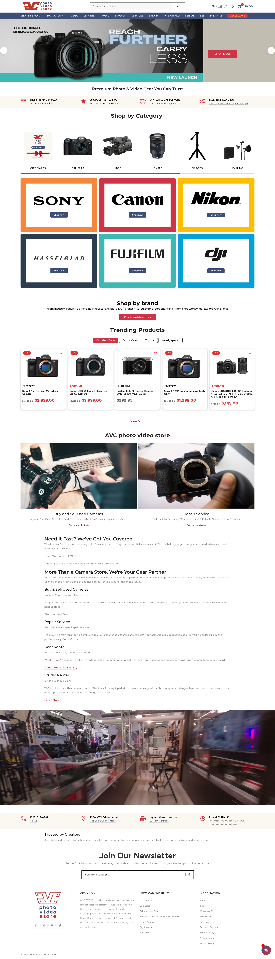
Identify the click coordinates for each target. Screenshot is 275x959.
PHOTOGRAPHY (55, 15)
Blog (202, 906)
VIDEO (74, 15)
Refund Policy (207, 932)
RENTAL (189, 15)
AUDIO (105, 15)
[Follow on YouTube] (52, 925)
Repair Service (196, 514)
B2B (202, 15)
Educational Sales (150, 911)
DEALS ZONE (237, 15)
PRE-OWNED (172, 15)
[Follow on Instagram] (44, 925)
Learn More (52, 700)
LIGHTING (90, 15)
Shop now (59, 214)
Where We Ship (208, 911)
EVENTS (154, 15)
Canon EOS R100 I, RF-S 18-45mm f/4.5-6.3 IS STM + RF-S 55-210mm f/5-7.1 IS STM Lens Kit (231, 393)
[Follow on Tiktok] (60, 925)
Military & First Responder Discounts (159, 916)
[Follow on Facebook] (35, 925)
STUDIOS (120, 15)
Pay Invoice (146, 927)
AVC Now (145, 932)
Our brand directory (137, 317)
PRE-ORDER (217, 15)
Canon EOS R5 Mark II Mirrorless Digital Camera (88, 392)
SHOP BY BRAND (30, 15)
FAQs (202, 900)
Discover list (77, 525)
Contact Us (146, 900)
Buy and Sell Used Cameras (78, 514)
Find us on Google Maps (103, 820)
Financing (205, 922)
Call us (33, 820)
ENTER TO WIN (147, 28)
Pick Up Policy (207, 943)
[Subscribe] (187, 875)
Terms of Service (209, 927)
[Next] (271, 50)
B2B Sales (145, 906)
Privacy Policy (207, 938)
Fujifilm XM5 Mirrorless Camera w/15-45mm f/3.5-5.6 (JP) (135, 392)
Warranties (205, 916)
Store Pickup (147, 922)
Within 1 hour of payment (163, 103)
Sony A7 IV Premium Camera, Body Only (184, 392)
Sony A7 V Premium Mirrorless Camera (40, 392)
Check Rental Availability (60, 667)
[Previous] (3, 50)
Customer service (159, 820)
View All (135, 421)
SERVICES (137, 15)
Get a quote (195, 525)
